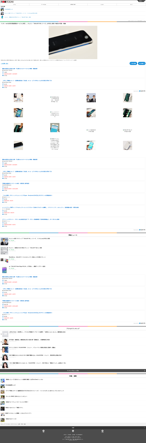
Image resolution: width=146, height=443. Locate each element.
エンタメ (102, 4)
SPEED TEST (73, 4)
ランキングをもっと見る (73, 370)
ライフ (131, 4)
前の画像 (134, 63)
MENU (140, 1)
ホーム (15, 4)
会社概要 (73, 434)
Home (43, 432)
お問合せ (65, 434)
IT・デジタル (44, 4)
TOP (73, 427)
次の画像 (141, 63)
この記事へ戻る (4, 63)
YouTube (102, 432)
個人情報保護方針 (79, 434)
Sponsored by (136, 91)
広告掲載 (69, 434)
